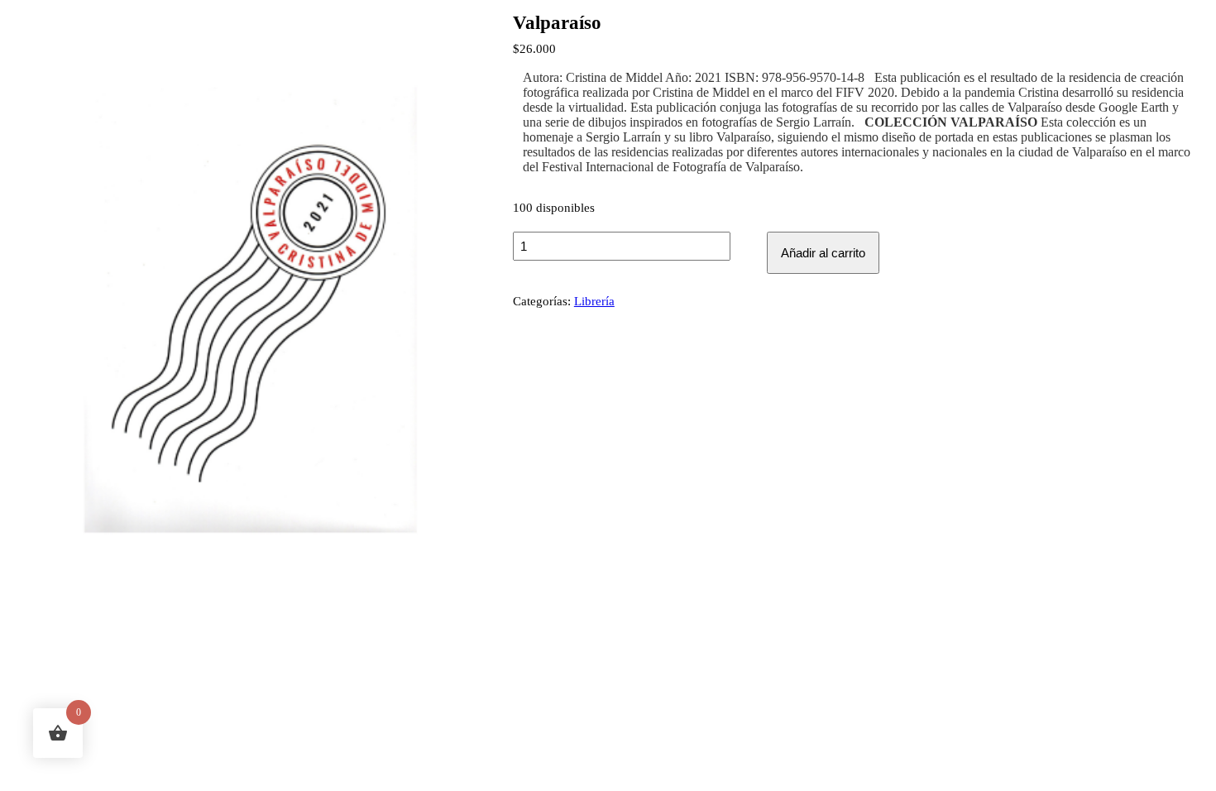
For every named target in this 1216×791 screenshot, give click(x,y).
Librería (594, 301)
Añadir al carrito (823, 253)
